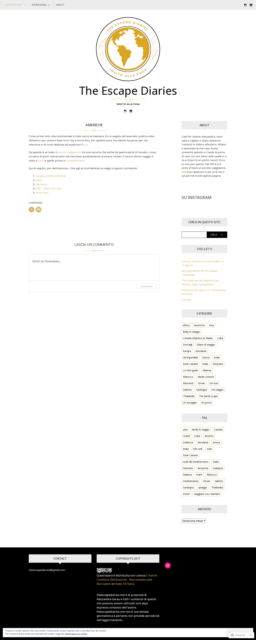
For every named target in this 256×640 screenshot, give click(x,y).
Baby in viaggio (191, 331)
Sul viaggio (217, 389)
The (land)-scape (208, 396)
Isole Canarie (190, 364)
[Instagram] (245, 4)
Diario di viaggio (206, 344)
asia (185, 429)
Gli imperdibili (190, 357)
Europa (187, 351)
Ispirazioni (39, 4)
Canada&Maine (75, 160)
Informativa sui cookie (76, 633)
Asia (85, 144)
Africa (186, 325)
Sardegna (201, 389)
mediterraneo (191, 481)
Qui (184, 172)
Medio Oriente (206, 376)
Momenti (188, 383)
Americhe (199, 325)
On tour (214, 383)
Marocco (188, 376)
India (217, 357)
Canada (218, 429)
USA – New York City (48, 188)
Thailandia (189, 396)
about (60, 4)
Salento (187, 389)
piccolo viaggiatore (69, 152)
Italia (205, 364)
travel (186, 494)
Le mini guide (190, 370)
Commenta (146, 286)
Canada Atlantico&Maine (51, 176)
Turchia (186, 299)
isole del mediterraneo (195, 461)
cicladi (186, 436)
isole (209, 448)
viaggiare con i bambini (207, 494)
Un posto (206, 402)
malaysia (218, 468)
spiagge (202, 487)
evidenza (188, 442)
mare (199, 474)
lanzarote (203, 468)
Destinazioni (13, 4)
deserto (209, 436)
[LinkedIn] (251, 4)
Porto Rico (42, 192)
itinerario (188, 468)
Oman (201, 383)
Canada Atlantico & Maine (198, 338)
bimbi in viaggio (201, 429)
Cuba (41, 160)
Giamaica (41, 184)
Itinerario (218, 364)
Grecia (206, 357)
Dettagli (187, 344)
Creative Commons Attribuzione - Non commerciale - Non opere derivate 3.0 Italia (127, 580)
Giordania (201, 351)
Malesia (207, 370)
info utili (197, 448)
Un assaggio (190, 402)
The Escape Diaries (128, 90)
